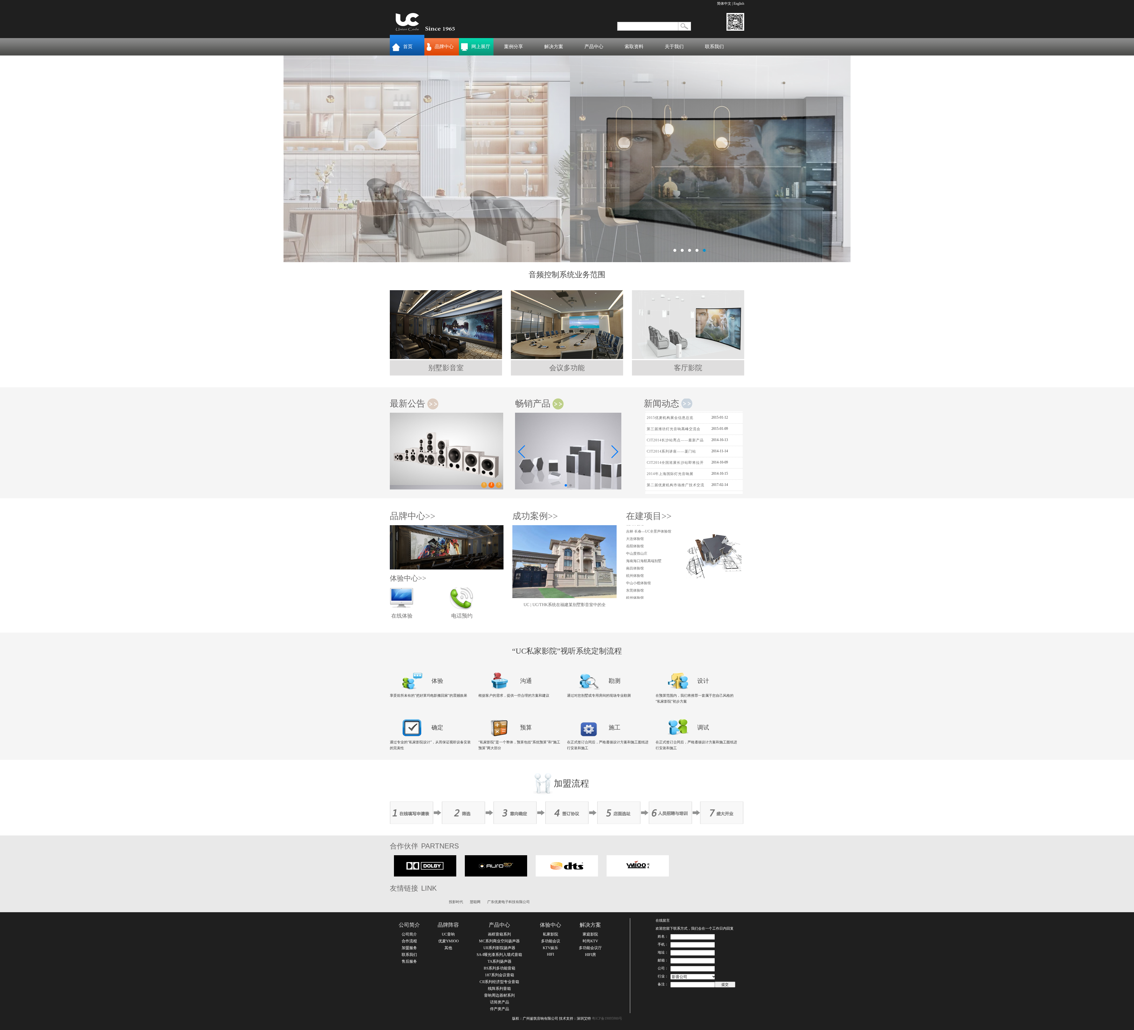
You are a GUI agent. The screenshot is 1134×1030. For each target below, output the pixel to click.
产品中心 (593, 46)
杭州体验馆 (635, 544)
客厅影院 (688, 368)
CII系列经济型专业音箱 (499, 982)
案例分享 (513, 46)
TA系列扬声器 (499, 961)
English (739, 3)
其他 (448, 948)
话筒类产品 (499, 1002)
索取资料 (634, 46)
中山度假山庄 (636, 595)
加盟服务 (409, 948)
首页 (408, 46)
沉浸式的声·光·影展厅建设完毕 (673, 486)
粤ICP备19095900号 (607, 1018)
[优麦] (638, 875)
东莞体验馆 (635, 558)
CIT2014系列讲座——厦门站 (671, 419)
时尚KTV (590, 941)
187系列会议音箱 (499, 975)
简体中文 (724, 3)
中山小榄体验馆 (638, 551)
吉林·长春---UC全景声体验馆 (648, 573)
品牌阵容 (448, 925)
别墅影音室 (446, 368)
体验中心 (550, 925)
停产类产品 (499, 1009)
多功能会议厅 (590, 948)
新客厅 (567, 159)
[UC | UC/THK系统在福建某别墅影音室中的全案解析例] (564, 597)
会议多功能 (567, 368)
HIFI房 (590, 954)
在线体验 (402, 616)
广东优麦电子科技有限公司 (508, 902)
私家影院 (550, 934)
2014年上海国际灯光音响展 (670, 442)
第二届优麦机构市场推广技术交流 (675, 453)
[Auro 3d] (496, 875)
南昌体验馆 (635, 536)
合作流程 (409, 941)
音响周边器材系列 (499, 995)
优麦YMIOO (448, 941)
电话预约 (461, 616)
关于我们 (674, 46)
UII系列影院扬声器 (499, 948)
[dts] (567, 875)
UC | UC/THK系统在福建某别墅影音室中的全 (565, 605)
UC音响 (448, 934)
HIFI (550, 954)
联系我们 (714, 46)
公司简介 (409, 925)
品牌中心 (444, 46)
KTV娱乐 (550, 948)
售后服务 (409, 961)
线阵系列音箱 (499, 988)
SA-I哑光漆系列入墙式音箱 (499, 954)
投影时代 (456, 902)
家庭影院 (590, 934)
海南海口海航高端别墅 (644, 529)
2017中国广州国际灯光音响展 (672, 464)
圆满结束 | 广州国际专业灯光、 (673, 475)
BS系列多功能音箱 (499, 968)
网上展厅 (480, 46)
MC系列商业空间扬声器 (499, 941)
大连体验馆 (635, 581)
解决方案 (553, 46)
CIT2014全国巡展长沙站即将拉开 (675, 430)
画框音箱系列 (499, 934)
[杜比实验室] (425, 875)
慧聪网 (475, 902)
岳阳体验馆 (635, 588)
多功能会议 (550, 941)
